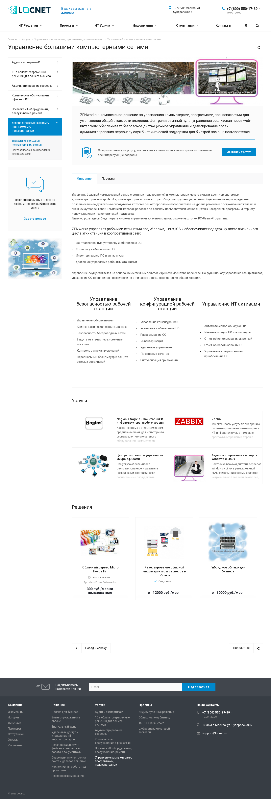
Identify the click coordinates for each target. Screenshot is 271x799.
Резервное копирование (68, 775)
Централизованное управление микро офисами (31, 151)
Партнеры (14, 728)
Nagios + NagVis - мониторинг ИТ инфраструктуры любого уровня (141, 421)
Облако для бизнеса (65, 711)
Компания (15, 705)
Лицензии (14, 723)
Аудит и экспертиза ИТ (27, 62)
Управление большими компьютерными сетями (27, 142)
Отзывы (13, 739)
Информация (143, 25)
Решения (58, 705)
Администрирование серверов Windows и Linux (234, 457)
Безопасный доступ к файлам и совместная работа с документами (66, 748)
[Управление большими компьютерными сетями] (167, 60)
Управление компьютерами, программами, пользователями (30, 126)
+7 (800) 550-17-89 (242, 9)
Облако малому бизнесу (154, 717)
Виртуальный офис (64, 726)
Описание (84, 178)
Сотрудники (16, 734)
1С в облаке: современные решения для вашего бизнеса (31, 74)
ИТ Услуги (103, 25)
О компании (185, 25)
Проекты (67, 25)
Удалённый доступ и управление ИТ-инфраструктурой (65, 736)
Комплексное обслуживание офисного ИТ (30, 97)
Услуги (100, 705)
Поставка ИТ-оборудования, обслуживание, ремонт (30, 111)
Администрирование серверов (32, 85)
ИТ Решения (28, 25)
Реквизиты (15, 745)
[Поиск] (257, 26)
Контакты (223, 25)
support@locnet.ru (214, 733)
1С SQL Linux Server (151, 723)
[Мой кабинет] (246, 26)
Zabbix (216, 419)
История (13, 717)
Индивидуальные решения (156, 711)
